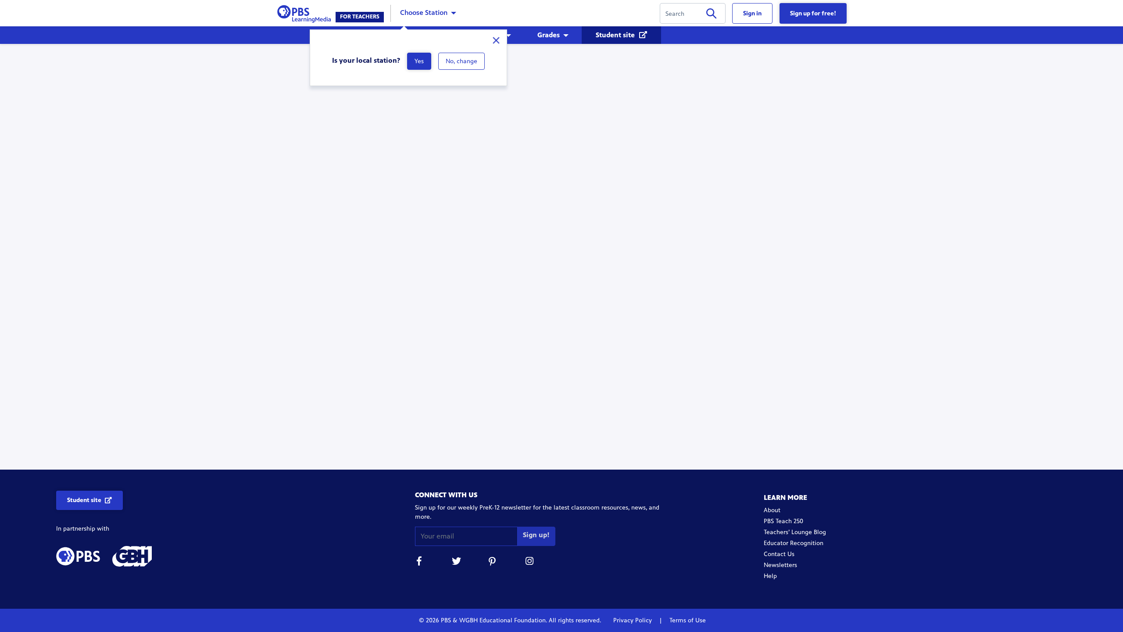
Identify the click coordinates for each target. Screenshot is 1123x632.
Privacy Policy (633, 620)
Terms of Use (687, 620)
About (772, 510)
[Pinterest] (493, 562)
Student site (616, 35)
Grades (548, 35)
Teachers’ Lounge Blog (795, 532)
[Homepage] (306, 12)
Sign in (752, 13)
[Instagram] (530, 562)
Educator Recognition (793, 543)
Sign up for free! (813, 13)
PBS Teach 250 (783, 521)
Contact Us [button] (779, 554)
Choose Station (423, 12)
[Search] (711, 15)
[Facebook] (419, 562)
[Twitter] (456, 562)
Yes (419, 61)
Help (770, 576)
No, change (461, 61)
